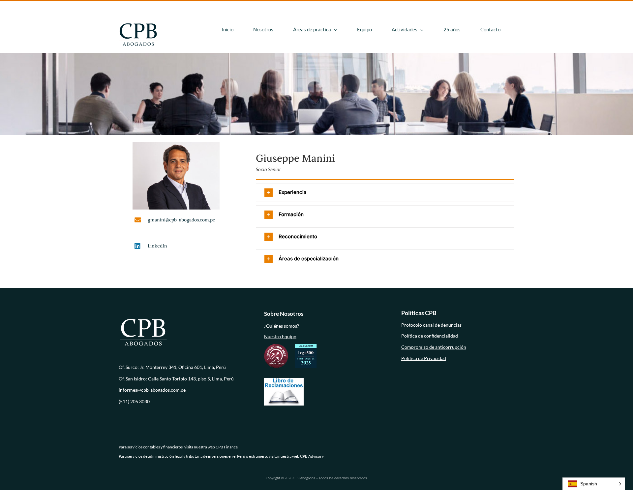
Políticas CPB (419, 312)
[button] (385, 192)
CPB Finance (227, 446)
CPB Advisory (312, 456)
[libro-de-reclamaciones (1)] (284, 379)
